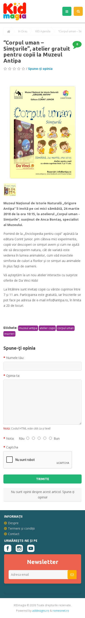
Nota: (10, 438)
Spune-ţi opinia (40, 68)
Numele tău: (15, 358)
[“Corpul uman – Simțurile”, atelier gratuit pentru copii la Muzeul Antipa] (42, 132)
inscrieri (9, 334)
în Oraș (22, 31)
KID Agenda (42, 31)
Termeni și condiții (21, 528)
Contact (13, 534)
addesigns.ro (40, 611)
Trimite (42, 479)
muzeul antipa (28, 328)
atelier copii (47, 328)
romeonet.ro (61, 611)
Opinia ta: (13, 375)
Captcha (12, 447)
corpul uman (65, 328)
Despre (13, 523)
